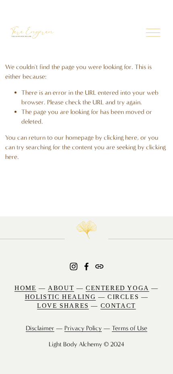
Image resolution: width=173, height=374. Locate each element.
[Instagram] (74, 266)
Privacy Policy (83, 328)
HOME (25, 288)
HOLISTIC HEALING (60, 296)
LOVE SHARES (63, 305)
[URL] (99, 266)
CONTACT (118, 305)
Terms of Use (129, 328)
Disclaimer (40, 328)
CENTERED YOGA (117, 288)
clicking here (120, 137)
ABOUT (61, 288)
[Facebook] (86, 266)
